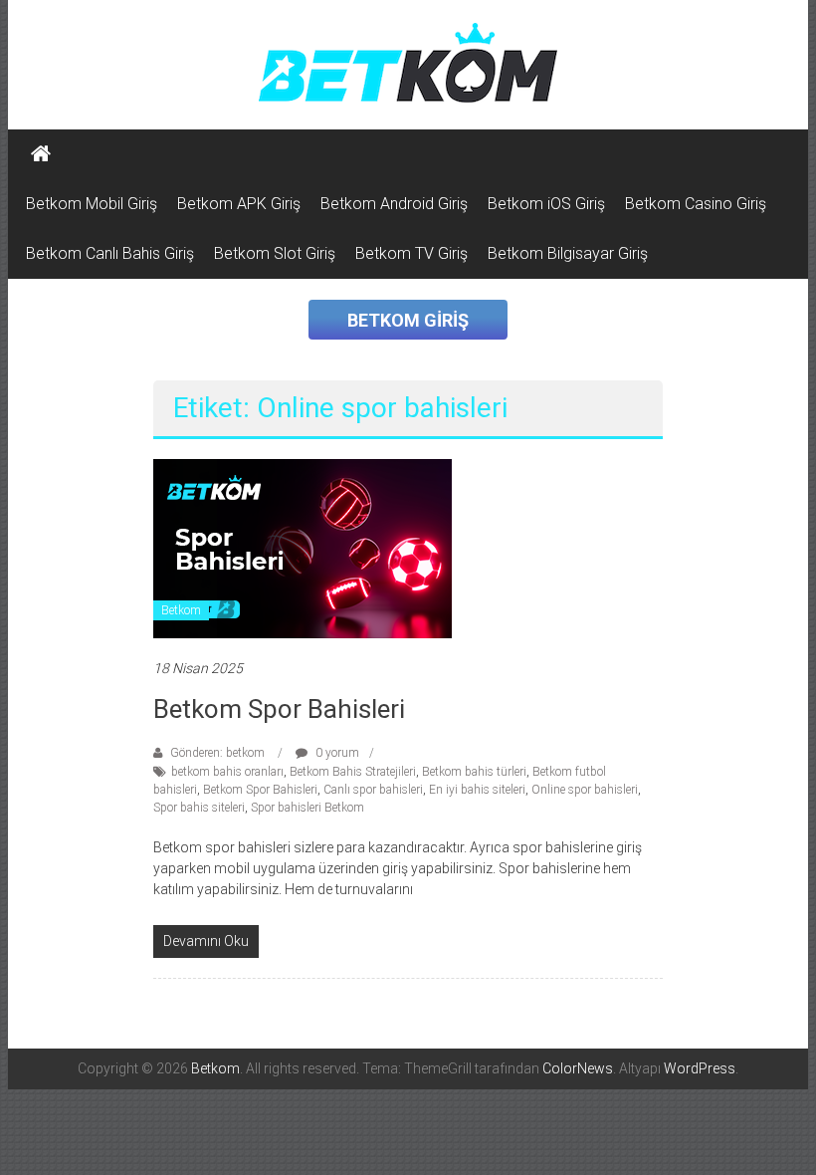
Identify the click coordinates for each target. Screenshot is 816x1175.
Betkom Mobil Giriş (91, 203)
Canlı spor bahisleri (373, 790)
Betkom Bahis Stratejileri (353, 772)
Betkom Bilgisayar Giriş (568, 253)
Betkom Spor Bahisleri (279, 709)
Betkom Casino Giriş (695, 203)
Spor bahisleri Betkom (307, 808)
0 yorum (335, 753)
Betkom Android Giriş (394, 203)
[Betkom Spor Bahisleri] (302, 548)
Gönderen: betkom (217, 753)
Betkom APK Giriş (239, 203)
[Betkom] (41, 154)
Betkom (181, 610)
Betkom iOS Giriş (546, 203)
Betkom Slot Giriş (274, 253)
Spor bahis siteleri (199, 808)
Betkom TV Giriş (411, 253)
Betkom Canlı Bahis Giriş (110, 253)
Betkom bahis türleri (474, 772)
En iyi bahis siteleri (477, 790)
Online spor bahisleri (584, 790)
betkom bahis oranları (227, 772)
